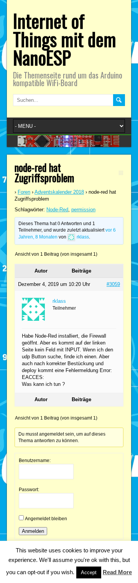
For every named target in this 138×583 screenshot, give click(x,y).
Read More (117, 572)
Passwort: (29, 489)
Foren (24, 192)
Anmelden (33, 531)
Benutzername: (35, 460)
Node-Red (57, 209)
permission (83, 209)
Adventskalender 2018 (59, 192)
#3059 (113, 284)
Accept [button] (89, 572)
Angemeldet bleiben (46, 518)
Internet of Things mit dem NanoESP (64, 39)
